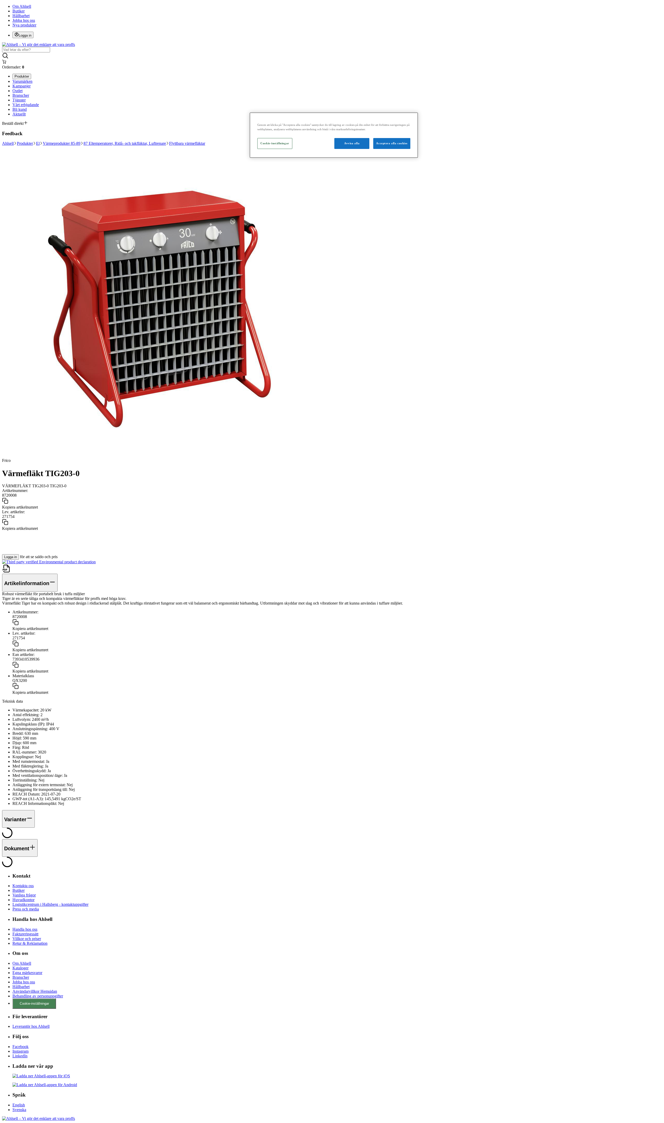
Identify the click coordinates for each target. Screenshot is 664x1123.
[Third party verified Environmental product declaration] (49, 562)
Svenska (19, 1109)
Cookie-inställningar (34, 1003)
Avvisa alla (351, 143)
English (18, 1105)
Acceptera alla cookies (391, 143)
